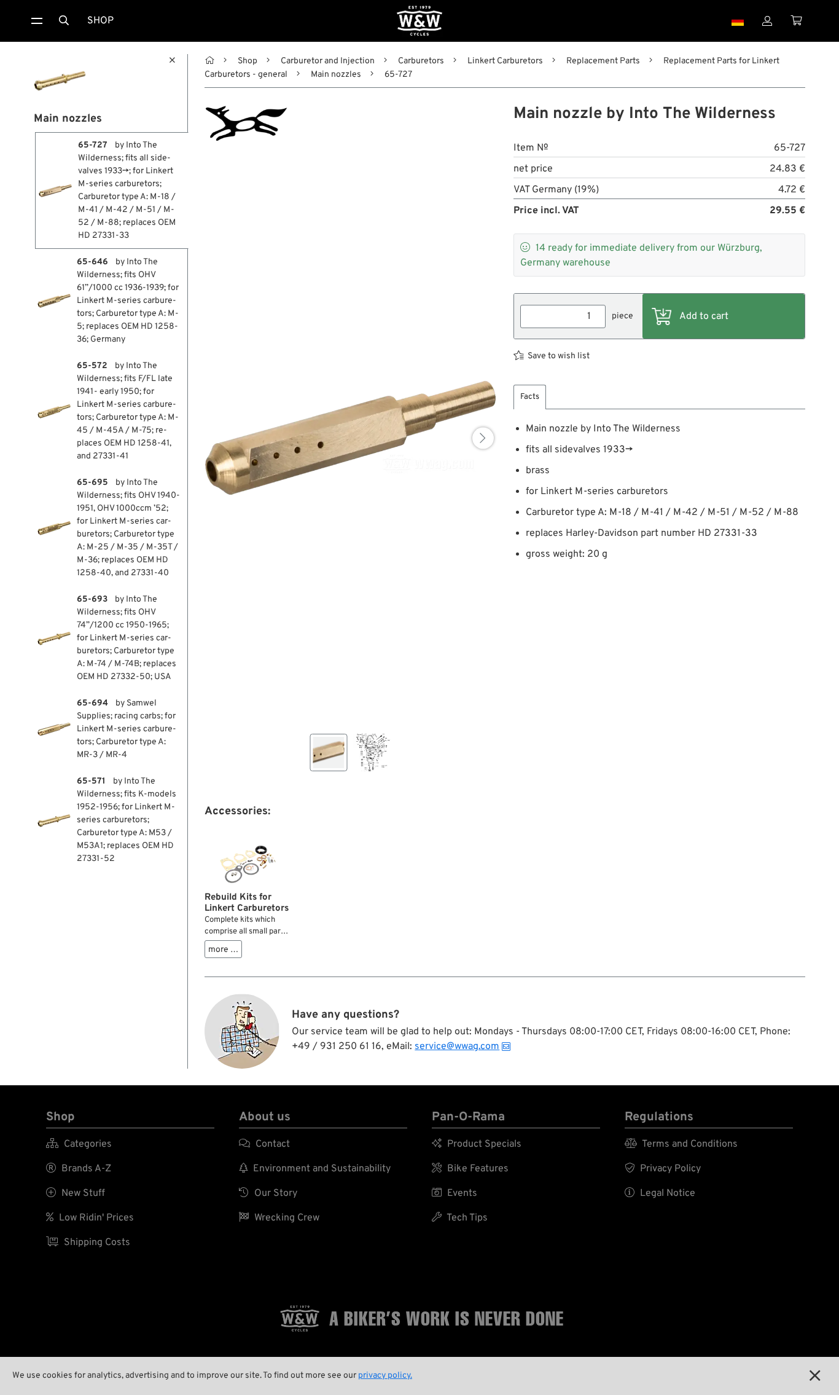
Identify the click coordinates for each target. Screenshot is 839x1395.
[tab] (529, 397)
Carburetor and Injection (328, 61)
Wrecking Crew (279, 1218)
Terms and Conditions (681, 1144)
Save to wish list (559, 356)
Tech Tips (460, 1218)
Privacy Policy (663, 1169)
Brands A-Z (78, 1169)
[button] (483, 438)
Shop (100, 21)
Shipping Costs (88, 1242)
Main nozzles (336, 74)
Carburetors (421, 61)
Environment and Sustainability (315, 1169)
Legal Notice (660, 1193)
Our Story (268, 1193)
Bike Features (470, 1169)
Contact (264, 1144)
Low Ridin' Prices (90, 1218)
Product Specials (476, 1144)
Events (454, 1193)
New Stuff (75, 1193)
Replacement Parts (603, 61)
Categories (79, 1144)
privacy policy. (385, 1375)
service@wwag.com (457, 1046)
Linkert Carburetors (505, 61)
